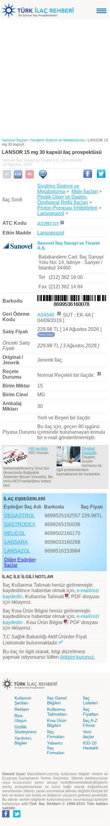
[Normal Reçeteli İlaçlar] (99, 375)
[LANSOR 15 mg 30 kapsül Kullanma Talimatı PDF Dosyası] (67, 596)
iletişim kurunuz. (77, 657)
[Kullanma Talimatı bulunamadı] (7, 177)
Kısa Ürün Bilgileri (56, 723)
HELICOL (14, 533)
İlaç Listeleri (90, 700)
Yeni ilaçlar (88, 734)
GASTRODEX (19, 524)
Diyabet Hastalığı (89, 450)
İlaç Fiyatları (90, 712)
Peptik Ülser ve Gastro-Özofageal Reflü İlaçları (62, 199)
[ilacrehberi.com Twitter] (16, 816)
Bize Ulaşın (20, 718)
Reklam (21, 709)
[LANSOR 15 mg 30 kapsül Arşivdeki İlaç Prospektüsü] (29, 177)
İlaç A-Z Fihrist (90, 723)
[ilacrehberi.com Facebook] (5, 816)
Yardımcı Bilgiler (22, 740)
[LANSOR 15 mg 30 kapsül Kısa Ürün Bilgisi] (18, 177)
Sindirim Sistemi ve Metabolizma (58, 188)
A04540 (46, 315)
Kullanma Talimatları (57, 712)
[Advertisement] (55, 77)
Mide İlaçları (85, 191)
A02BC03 (48, 224)
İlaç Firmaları (55, 734)
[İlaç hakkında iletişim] (42, 177)
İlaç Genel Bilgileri (57, 700)
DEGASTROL (19, 515)
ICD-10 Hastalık (90, 745)
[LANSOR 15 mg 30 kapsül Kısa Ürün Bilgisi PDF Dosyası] (66, 622)
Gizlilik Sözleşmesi (25, 729)
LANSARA (16, 542)
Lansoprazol (50, 213)
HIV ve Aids (38, 448)
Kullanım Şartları (22, 700)
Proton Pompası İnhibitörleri (67, 207)
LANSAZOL (17, 551)
